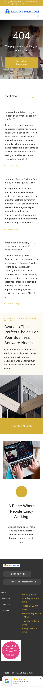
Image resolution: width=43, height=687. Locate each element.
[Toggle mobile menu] (38, 16)
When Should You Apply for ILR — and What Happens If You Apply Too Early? (20, 246)
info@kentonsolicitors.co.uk (22, 4)
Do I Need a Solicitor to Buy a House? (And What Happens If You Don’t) (20, 115)
